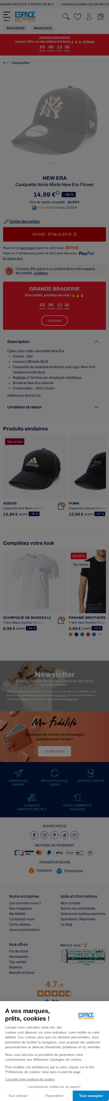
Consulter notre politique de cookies (30, 1079)
